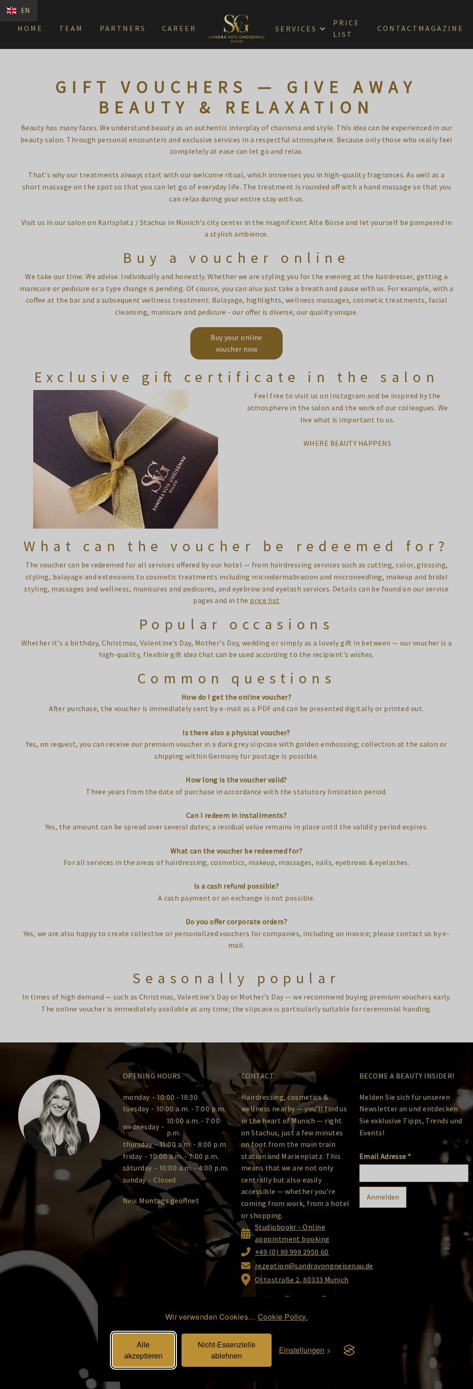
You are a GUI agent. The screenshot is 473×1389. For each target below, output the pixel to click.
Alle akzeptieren (143, 1350)
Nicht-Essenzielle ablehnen (226, 1350)
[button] (18, 10)
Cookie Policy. (283, 1316)
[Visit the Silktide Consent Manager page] (349, 1350)
